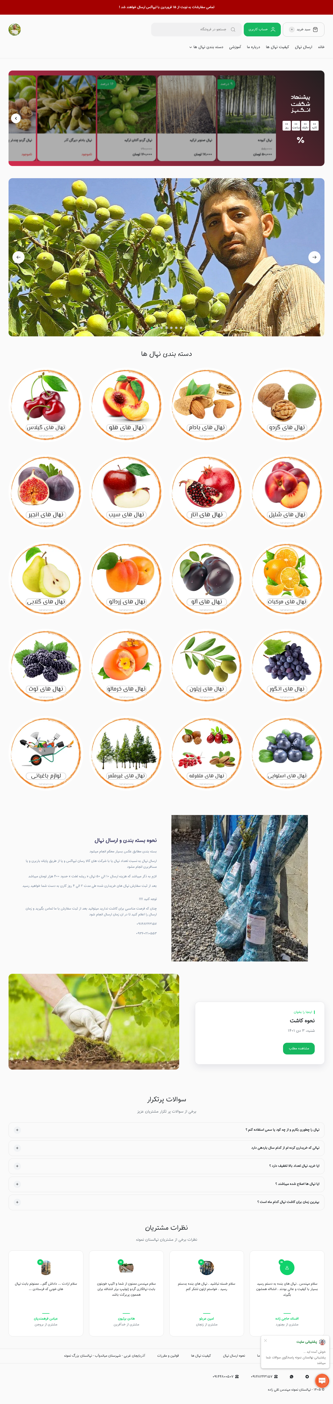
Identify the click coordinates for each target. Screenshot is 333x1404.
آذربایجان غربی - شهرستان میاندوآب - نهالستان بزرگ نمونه (104, 1356)
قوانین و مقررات (168, 1356)
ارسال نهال (303, 47)
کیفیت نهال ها (277, 47)
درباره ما (253, 47)
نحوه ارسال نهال (234, 1356)
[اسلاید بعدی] (314, 257)
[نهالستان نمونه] (15, 29)
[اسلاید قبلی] (16, 118)
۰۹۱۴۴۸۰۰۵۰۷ (223, 1377)
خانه (321, 47)
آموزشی (235, 47)
